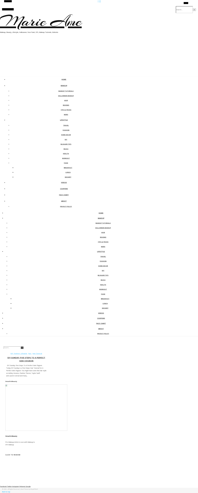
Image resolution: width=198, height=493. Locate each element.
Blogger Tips (66, 144)
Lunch (68, 172)
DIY (66, 139)
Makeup (64, 86)
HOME (64, 79)
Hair (66, 100)
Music (66, 149)
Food (66, 163)
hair (29, 353)
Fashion (66, 130)
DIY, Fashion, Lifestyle (19, 353)
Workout (66, 158)
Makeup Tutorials (66, 91)
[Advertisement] (99, 60)
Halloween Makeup (66, 96)
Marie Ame (41, 21)
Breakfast (68, 168)
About (64, 201)
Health (66, 153)
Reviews (66, 105)
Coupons (64, 189)
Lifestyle (64, 120)
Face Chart (64, 195)
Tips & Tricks (66, 110)
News (66, 114)
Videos (64, 182)
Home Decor (66, 135)
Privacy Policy (66, 206)
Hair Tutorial (37, 353)
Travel (66, 125)
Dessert (68, 177)
